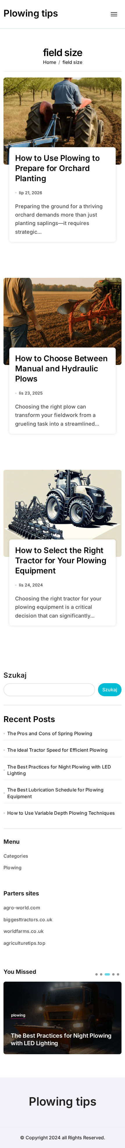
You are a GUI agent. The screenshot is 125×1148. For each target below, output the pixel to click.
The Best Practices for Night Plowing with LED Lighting (59, 770)
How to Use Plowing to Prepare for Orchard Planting (57, 168)
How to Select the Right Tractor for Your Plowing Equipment (60, 560)
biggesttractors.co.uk (27, 919)
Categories (15, 856)
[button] (96, 974)
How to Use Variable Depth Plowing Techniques (61, 813)
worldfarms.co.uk (23, 931)
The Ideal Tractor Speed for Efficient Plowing (57, 750)
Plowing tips (30, 13)
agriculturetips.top (24, 943)
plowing (18, 1015)
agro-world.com (21, 908)
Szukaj (14, 675)
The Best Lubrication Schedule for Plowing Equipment (55, 793)
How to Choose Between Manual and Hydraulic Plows (61, 369)
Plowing (12, 867)
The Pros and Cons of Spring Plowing (49, 733)
